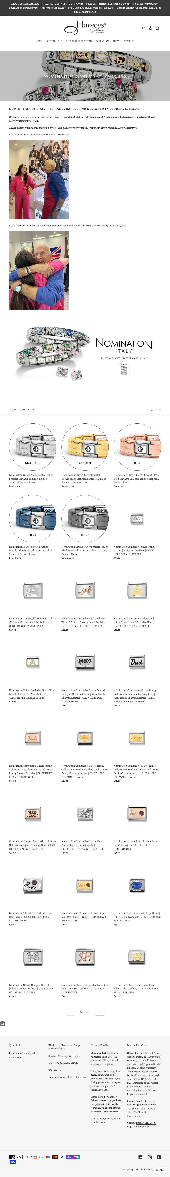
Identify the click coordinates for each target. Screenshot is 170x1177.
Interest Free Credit (146, 1122)
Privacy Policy (16, 1057)
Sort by (12, 409)
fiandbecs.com (98, 1122)
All (2, 1023)
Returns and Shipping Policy (23, 1053)
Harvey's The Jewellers (136, 1169)
